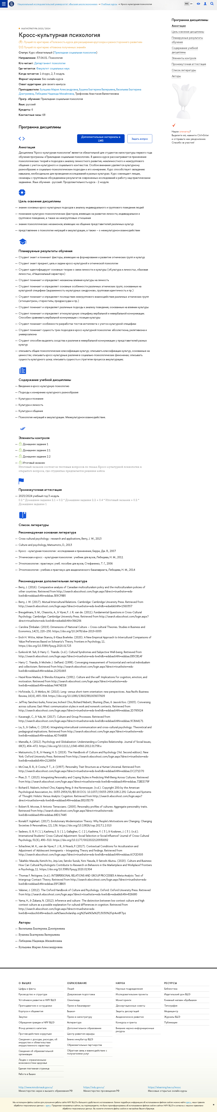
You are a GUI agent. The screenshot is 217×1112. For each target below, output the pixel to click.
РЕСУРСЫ (170, 983)
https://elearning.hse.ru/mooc (164, 1087)
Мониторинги (123, 1000)
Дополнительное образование (84, 1028)
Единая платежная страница (34, 1068)
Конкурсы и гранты (126, 1022)
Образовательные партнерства (84, 1044)
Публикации (170, 1022)
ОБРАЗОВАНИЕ (77, 983)
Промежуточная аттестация (189, 64)
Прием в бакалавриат (79, 1005)
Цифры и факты (27, 988)
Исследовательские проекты (132, 994)
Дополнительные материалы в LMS (100, 138)
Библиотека (170, 988)
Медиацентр (171, 1011)
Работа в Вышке (27, 1074)
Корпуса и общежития (31, 1011)
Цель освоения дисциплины (188, 32)
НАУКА (120, 983)
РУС (187, 4)
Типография (170, 1005)
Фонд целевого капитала (32, 1028)
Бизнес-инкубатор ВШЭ (80, 1039)
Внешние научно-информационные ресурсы (135, 1030)
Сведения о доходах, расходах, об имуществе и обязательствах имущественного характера (38, 1042)
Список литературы (184, 70)
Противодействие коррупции (35, 1033)
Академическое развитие (130, 1016)
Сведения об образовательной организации (36, 1052)
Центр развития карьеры (81, 1033)
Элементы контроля (184, 58)
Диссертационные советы (130, 1005)
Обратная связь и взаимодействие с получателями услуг (87, 1052)
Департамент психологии (49, 63)
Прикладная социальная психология (75, 52)
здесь (188, 1102)
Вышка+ (71, 1011)
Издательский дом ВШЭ (177, 994)
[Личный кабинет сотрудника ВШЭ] (205, 4)
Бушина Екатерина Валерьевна (97, 89)
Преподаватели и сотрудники (35, 1005)
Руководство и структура (33, 994)
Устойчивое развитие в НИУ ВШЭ (37, 1000)
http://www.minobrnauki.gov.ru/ (36, 1087)
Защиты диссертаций (127, 1011)
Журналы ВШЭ (172, 1016)
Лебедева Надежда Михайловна (54, 93)
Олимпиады (73, 1000)
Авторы (176, 76)
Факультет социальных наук (53, 68)
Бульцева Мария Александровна (59, 89)
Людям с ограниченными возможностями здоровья (33, 1061)
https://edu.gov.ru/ (93, 1087)
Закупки (23, 1016)
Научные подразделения (129, 988)
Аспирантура (74, 1022)
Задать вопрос (140, 138)
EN (191, 4)
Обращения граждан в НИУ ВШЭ (36, 1022)
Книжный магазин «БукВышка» (180, 1000)
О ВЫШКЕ (25, 983)
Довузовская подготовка (81, 994)
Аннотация (179, 26)
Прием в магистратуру (79, 1016)
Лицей (70, 988)
